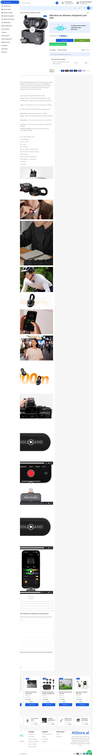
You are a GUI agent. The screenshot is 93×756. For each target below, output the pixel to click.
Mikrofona (27, 695)
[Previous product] (86, 12)
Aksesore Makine (32, 744)
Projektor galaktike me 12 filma (51, 720)
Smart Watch (45, 739)
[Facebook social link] (86, 50)
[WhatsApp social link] (90, 50)
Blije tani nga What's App (58, 44)
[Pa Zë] (49, 463)
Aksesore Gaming (32, 739)
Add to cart (64, 40)
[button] (69, 44)
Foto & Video (31, 736)
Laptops (44, 736)
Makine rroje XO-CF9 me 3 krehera (68, 720)
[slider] (29, 503)
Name (11, 639)
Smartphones (31, 734)
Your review (12, 622)
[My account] (75, 8)
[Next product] (89, 12)
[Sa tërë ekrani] (51, 463)
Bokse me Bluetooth (47, 734)
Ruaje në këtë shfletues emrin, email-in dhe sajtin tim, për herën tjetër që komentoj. (31, 652)
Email (10, 646)
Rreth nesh (59, 736)
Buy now (82, 40)
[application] (31, 442)
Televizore (44, 741)
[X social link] (88, 50)
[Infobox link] (80, 738)
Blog (57, 734)
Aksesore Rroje (32, 746)
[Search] (57, 3)
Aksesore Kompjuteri (33, 741)
